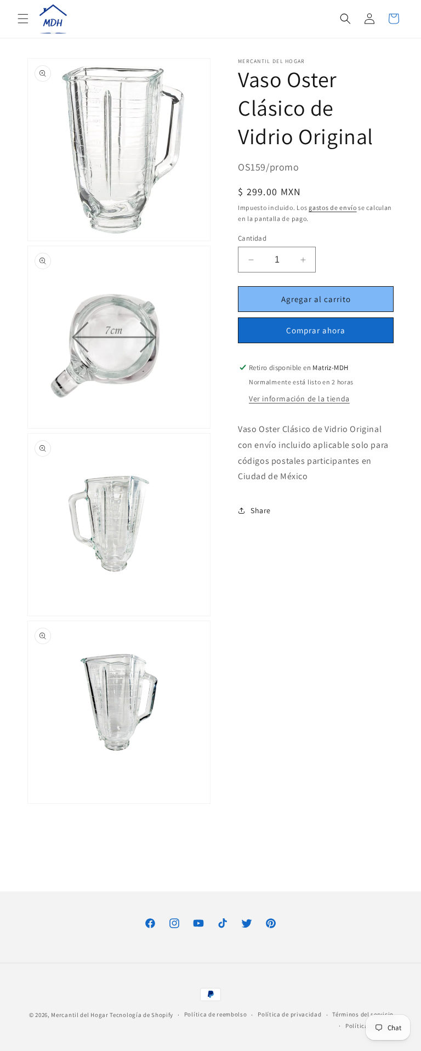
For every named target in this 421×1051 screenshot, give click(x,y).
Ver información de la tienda (299, 399)
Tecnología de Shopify (141, 1015)
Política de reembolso (215, 1014)
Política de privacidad (289, 1014)
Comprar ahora (315, 330)
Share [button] (261, 510)
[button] (23, 19)
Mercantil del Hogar (79, 1015)
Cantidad (252, 238)
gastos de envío (333, 207)
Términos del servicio (363, 1014)
